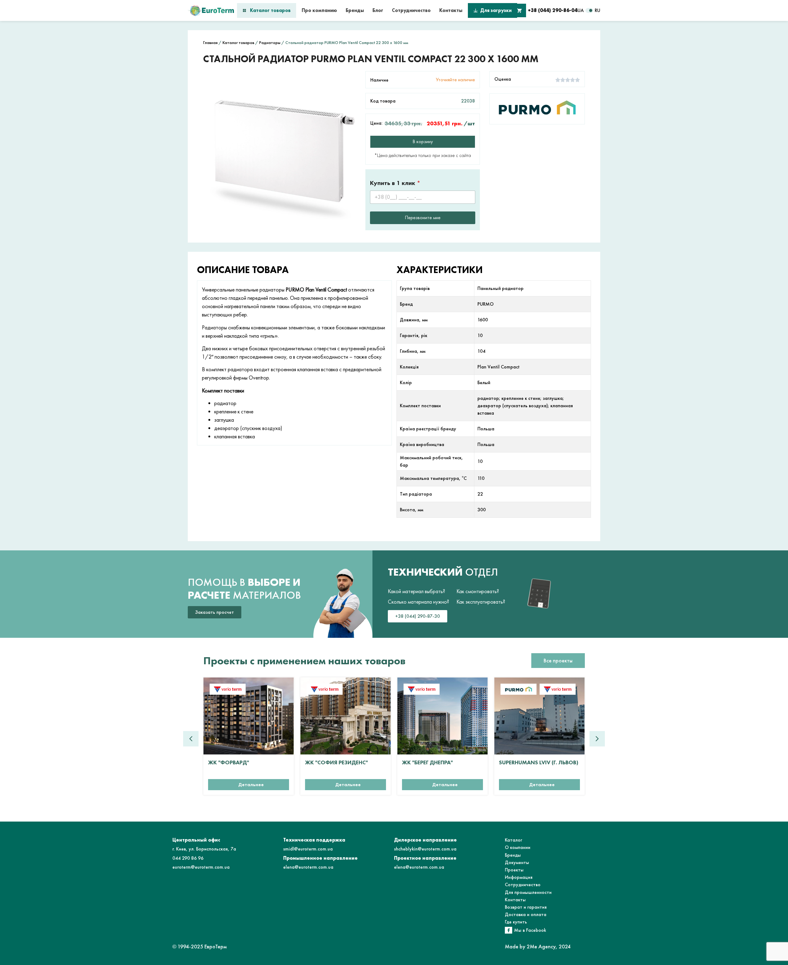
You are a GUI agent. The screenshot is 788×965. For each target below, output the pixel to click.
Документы (517, 862)
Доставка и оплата (525, 914)
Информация (519, 877)
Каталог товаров (270, 10)
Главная (210, 42)
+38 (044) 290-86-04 (552, 10)
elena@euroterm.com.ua (308, 867)
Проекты (514, 869)
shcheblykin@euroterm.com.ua (425, 849)
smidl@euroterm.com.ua (308, 849)
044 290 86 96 (187, 858)
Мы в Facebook (530, 930)
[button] (597, 738)
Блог (377, 10)
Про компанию (319, 10)
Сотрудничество (411, 10)
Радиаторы (269, 42)
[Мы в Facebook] (508, 930)
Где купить (516, 922)
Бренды (355, 10)
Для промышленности (528, 892)
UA (580, 10)
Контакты (450, 10)
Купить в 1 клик (395, 183)
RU (597, 10)
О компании (517, 847)
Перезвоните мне (422, 217)
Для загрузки (496, 10)
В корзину (422, 141)
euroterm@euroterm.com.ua (201, 867)
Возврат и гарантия (526, 907)
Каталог (513, 840)
